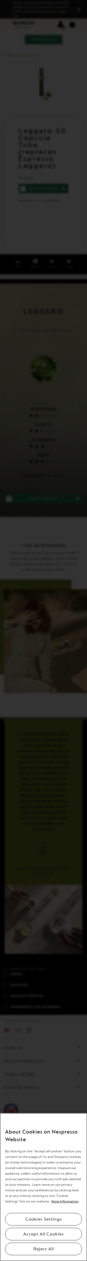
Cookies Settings (43, 1219)
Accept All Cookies (43, 1234)
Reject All (43, 1249)
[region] (43, 1187)
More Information (65, 1201)
